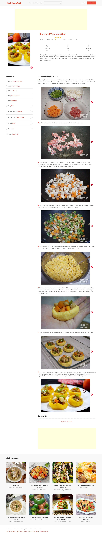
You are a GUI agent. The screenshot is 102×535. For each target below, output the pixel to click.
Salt (13, 129)
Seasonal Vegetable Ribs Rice (85, 485)
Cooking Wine (20, 117)
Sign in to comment (66, 421)
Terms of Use (34, 529)
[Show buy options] (31, 106)
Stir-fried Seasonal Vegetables (39, 517)
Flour (12, 106)
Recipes (36, 3)
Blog (41, 3)
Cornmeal (14, 100)
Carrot (15, 91)
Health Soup (16, 485)
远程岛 (46, 531)
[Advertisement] (51, 19)
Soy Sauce (19, 111)
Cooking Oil (15, 134)
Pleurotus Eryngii (17, 81)
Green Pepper (16, 86)
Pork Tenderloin (15, 95)
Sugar (13, 123)
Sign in (83, 3)
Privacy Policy (24, 529)
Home (30, 3)
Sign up (91, 3)
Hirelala (37, 531)
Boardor (42, 531)
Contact (41, 529)
